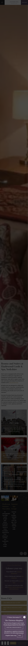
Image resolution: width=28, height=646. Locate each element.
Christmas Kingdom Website (14, 627)
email (19, 635)
